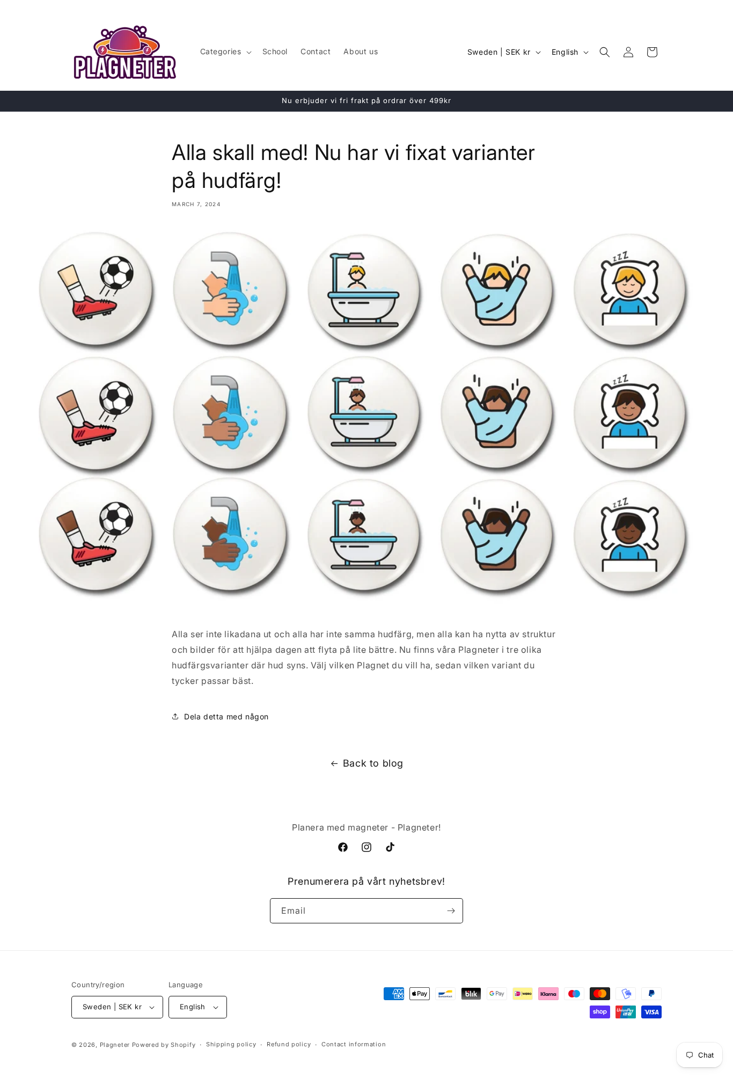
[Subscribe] (451, 910)
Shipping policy (231, 1044)
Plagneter (115, 1044)
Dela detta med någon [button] (226, 716)
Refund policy (289, 1044)
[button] (225, 51)
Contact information (353, 1044)
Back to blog (373, 763)
